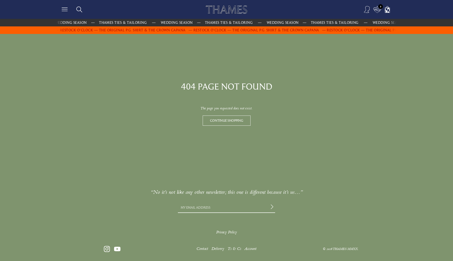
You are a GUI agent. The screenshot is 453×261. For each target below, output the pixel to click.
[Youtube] (117, 249)
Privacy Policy (226, 232)
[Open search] (79, 9)
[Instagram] (107, 249)
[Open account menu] (367, 9)
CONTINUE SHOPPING (226, 120)
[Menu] (64, 9)
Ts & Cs (234, 248)
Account (250, 248)
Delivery (217, 248)
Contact (202, 248)
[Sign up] (272, 207)
